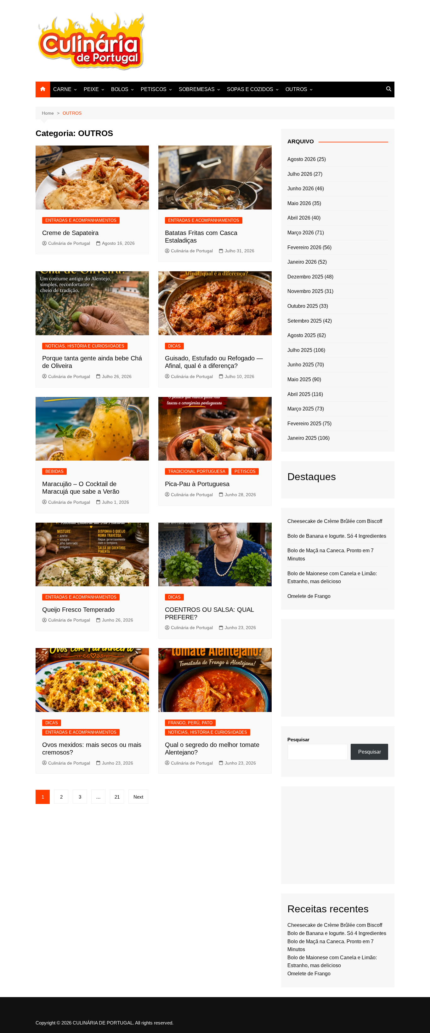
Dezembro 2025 (305, 276)
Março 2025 (300, 408)
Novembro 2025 (305, 291)
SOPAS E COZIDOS (250, 89)
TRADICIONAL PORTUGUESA (196, 471)
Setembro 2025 (304, 321)
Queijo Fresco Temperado (78, 609)
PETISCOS (154, 89)
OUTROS (296, 89)
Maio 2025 (299, 379)
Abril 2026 (298, 218)
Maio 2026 (299, 203)
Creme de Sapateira (70, 232)
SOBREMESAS (197, 89)
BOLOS (119, 89)
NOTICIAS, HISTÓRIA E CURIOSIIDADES (84, 346)
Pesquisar (298, 739)
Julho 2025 (299, 350)
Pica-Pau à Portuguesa (197, 483)
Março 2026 (300, 232)
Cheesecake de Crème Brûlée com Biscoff (334, 521)
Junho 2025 (300, 364)
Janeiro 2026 (302, 262)
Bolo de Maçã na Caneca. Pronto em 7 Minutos (330, 554)
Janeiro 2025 (302, 438)
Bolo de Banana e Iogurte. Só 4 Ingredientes (336, 536)
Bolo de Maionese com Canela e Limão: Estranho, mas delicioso (332, 577)
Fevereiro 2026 (304, 247)
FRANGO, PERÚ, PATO (190, 722)
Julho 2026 (299, 174)
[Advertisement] (279, 40)
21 (117, 797)
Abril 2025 (298, 394)
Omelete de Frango (309, 596)
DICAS (174, 346)
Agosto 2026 (301, 159)
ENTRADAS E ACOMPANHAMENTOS (80, 220)
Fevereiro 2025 (304, 423)
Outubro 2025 (302, 306)
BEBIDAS (54, 471)
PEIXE (91, 89)
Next (138, 797)
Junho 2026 (300, 188)
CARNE (62, 89)
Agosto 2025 (301, 335)
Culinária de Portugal (69, 243)
